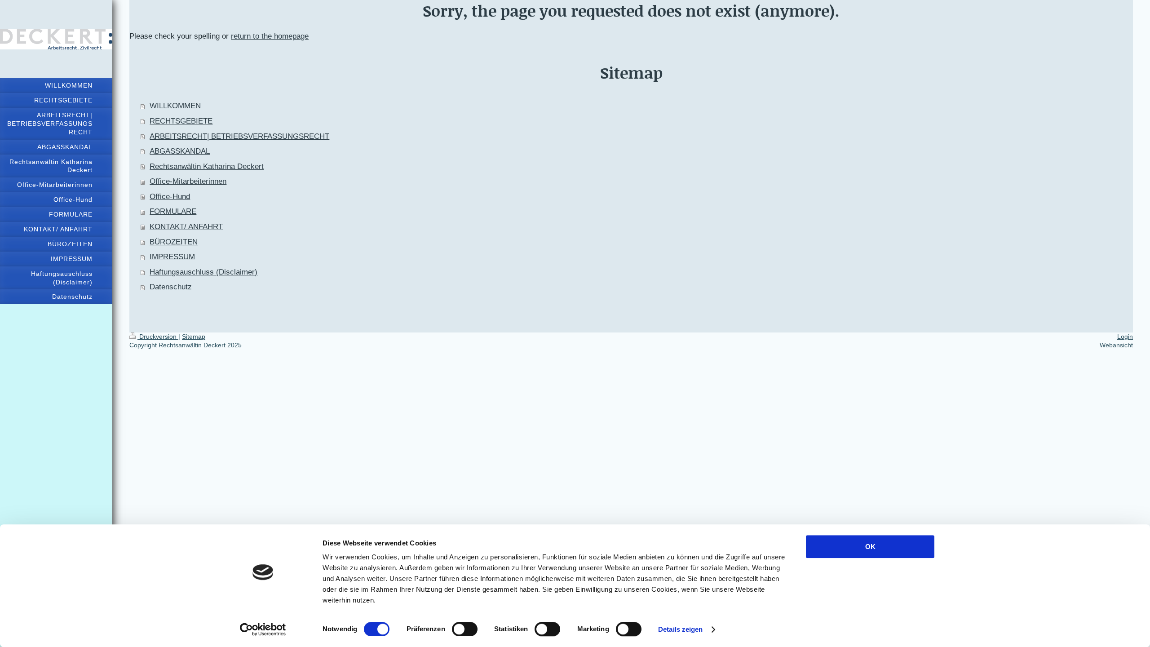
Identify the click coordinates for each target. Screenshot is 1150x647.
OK (870, 546)
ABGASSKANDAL (180, 151)
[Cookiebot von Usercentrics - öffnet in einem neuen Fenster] (263, 629)
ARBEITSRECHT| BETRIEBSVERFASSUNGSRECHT (239, 136)
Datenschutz (171, 287)
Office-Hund (170, 196)
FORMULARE (173, 211)
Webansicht (1116, 345)
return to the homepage (270, 36)
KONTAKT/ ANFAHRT (186, 226)
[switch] (465, 629)
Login (1125, 336)
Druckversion (157, 336)
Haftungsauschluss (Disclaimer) (203, 272)
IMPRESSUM (172, 257)
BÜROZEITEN (174, 242)
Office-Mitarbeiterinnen (188, 181)
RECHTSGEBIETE (181, 121)
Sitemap (193, 336)
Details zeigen (680, 629)
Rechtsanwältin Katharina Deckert (207, 166)
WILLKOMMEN (175, 106)
